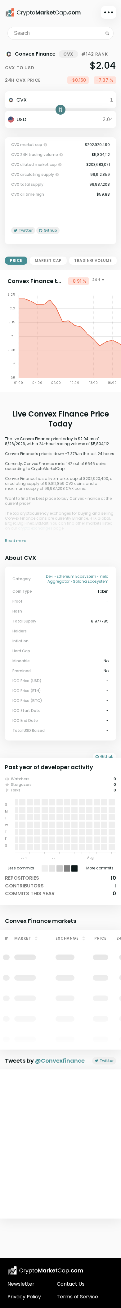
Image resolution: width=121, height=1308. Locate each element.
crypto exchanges (35, 528)
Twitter (107, 1060)
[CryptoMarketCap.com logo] (45, 1270)
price (16, 260)
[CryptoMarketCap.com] (43, 12)
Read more (15, 540)
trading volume (93, 260)
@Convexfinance (60, 1060)
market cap (48, 260)
